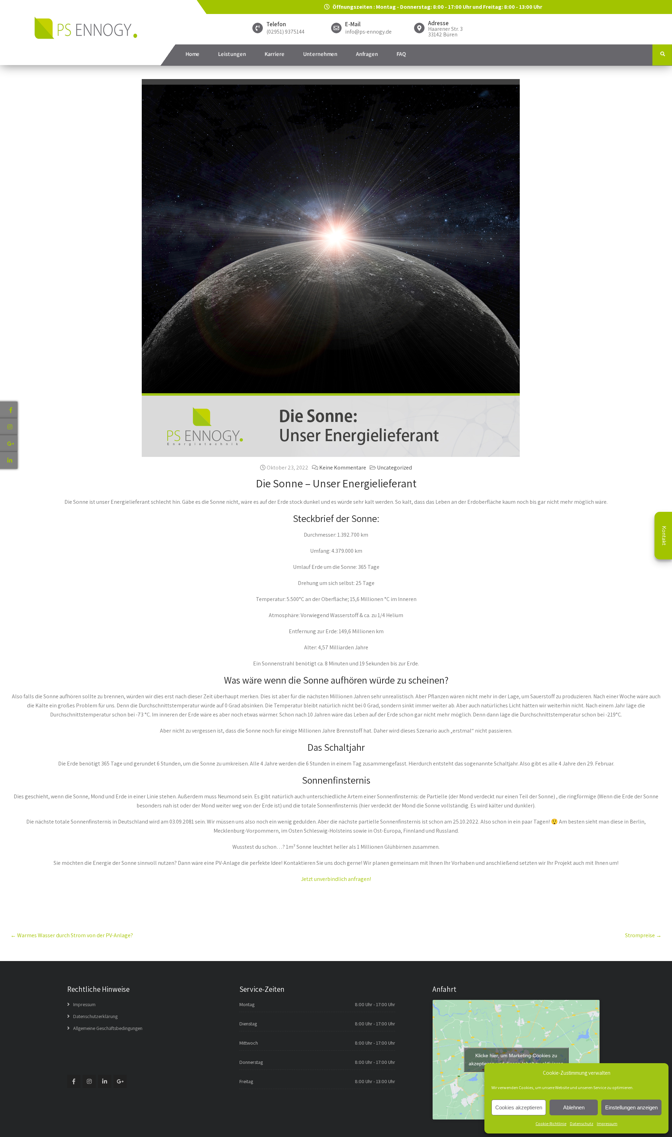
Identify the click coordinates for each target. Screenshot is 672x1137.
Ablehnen (573, 1107)
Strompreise (643, 935)
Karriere (275, 54)
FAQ (401, 54)
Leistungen (232, 54)
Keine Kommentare (342, 467)
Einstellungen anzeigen (631, 1107)
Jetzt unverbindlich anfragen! (336, 879)
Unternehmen (320, 54)
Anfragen (367, 54)
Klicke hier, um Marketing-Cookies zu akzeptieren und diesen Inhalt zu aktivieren (516, 1059)
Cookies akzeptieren (518, 1107)
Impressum (607, 1123)
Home (193, 54)
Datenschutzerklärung (95, 1016)
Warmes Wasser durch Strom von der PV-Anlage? (71, 935)
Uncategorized (394, 467)
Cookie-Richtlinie (551, 1123)
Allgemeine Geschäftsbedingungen (107, 1028)
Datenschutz (581, 1123)
